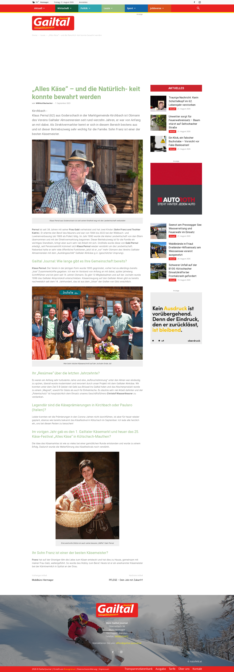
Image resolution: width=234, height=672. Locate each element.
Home (34, 35)
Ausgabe (161, 668)
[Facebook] (194, 2)
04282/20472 (121, 636)
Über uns (184, 668)
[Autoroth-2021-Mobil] (176, 213)
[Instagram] (199, 2)
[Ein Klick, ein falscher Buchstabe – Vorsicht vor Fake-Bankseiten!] (158, 144)
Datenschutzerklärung (87, 669)
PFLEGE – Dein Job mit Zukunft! (126, 580)
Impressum (104, 669)
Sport (130, 8)
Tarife (172, 668)
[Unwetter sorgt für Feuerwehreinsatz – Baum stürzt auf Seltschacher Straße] (158, 123)
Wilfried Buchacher (44, 103)
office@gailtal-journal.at (128, 643)
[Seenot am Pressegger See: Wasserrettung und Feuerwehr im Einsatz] (158, 231)
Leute (107, 8)
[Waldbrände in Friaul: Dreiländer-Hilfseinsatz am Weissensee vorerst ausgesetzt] (158, 250)
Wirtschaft (63, 8)
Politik (84, 8)
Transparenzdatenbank (138, 668)
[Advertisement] (140, 23)
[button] (198, 8)
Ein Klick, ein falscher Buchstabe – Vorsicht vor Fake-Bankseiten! (184, 141)
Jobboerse (155, 8)
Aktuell (38, 8)
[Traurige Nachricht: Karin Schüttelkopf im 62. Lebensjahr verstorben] (158, 104)
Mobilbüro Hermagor (42, 580)
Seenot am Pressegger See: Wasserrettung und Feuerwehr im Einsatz (185, 228)
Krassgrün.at (69, 669)
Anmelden (83, 2)
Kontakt (197, 668)
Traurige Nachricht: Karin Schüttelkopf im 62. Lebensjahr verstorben (183, 101)
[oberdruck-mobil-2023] (176, 343)
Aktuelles (176, 88)
